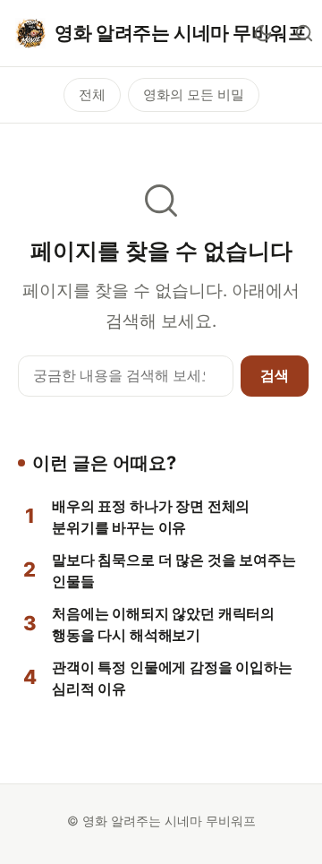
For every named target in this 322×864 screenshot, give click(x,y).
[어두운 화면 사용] (263, 33)
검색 (274, 375)
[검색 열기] (304, 33)
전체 (92, 94)
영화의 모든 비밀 (193, 94)
